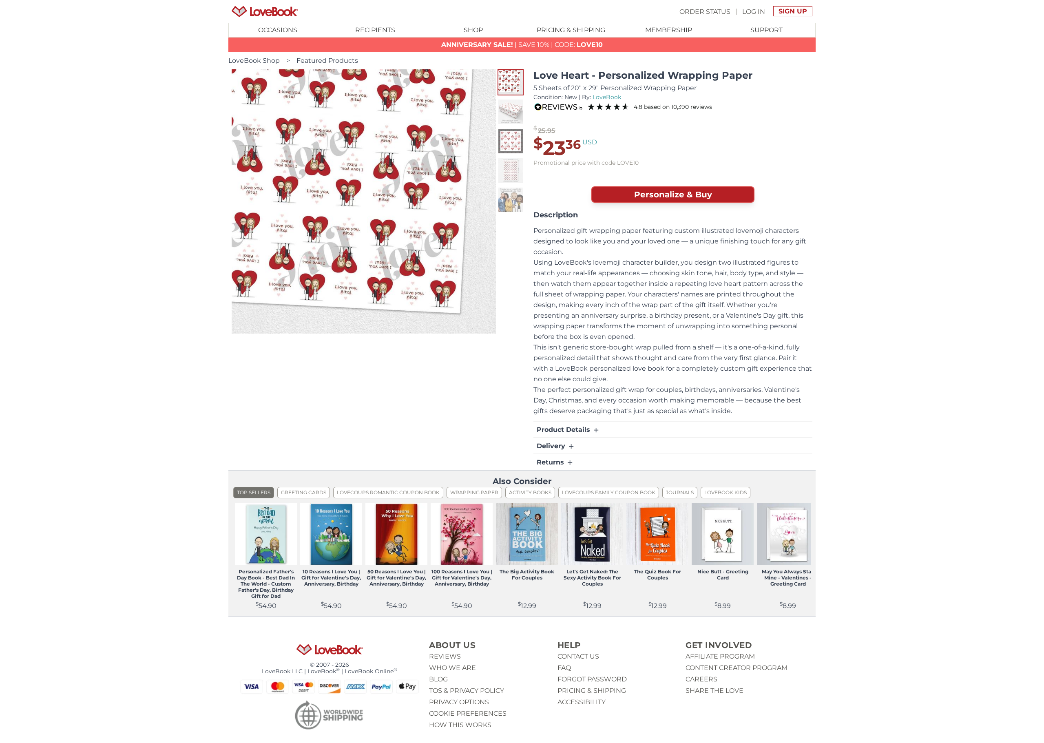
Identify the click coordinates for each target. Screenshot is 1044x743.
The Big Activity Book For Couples (527, 574)
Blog (438, 679)
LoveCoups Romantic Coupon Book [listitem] (388, 492)
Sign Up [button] (793, 11)
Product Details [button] (564, 429)
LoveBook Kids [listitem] (725, 492)
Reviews (445, 656)
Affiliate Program (720, 656)
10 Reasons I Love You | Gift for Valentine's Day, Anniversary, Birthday (331, 577)
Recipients (375, 30)
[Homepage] (265, 11)
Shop (473, 30)
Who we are (452, 668)
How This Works (460, 725)
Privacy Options (459, 702)
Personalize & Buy (673, 194)
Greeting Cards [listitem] (303, 492)
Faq (564, 668)
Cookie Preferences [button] (468, 713)
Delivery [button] (552, 446)
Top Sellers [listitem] (253, 492)
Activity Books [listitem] (530, 492)
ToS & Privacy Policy (466, 690)
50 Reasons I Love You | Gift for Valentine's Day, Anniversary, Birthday (396, 577)
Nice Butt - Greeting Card (722, 574)
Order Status (704, 11)
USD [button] (589, 142)
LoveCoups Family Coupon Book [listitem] (608, 492)
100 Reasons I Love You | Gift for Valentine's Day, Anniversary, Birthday (461, 577)
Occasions (277, 30)
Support (766, 30)
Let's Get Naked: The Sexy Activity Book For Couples (592, 577)
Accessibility (581, 702)
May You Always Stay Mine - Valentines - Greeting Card (788, 577)
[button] (511, 82)
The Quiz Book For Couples (657, 574)
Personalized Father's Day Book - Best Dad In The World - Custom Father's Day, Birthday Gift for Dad (266, 583)
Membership (668, 30)
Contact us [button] (578, 656)
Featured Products (327, 60)
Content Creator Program (736, 668)
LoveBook (607, 97)
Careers (701, 679)
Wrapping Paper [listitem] (474, 492)
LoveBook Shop (254, 60)
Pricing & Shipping (571, 30)
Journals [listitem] (680, 492)
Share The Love (714, 690)
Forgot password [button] (592, 679)
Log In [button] (753, 11)
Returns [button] (551, 462)
